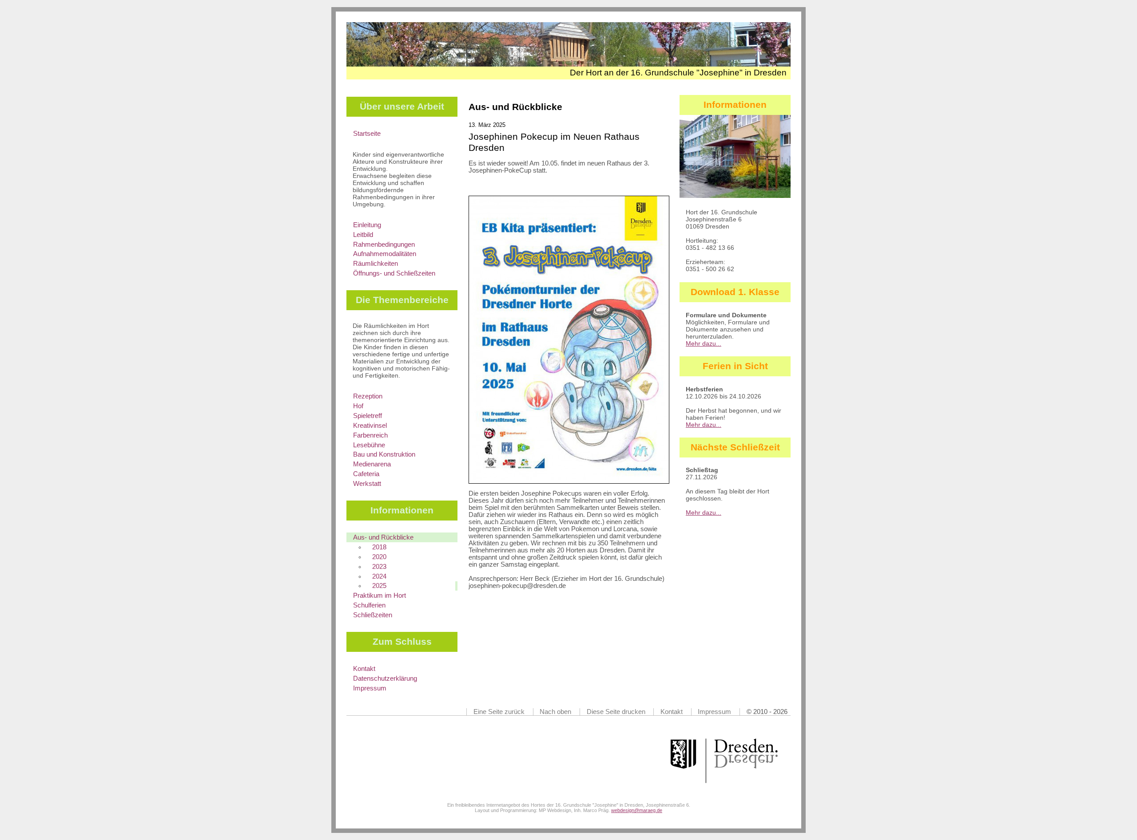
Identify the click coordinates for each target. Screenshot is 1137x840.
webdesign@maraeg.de (636, 810)
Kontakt (364, 668)
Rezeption (367, 396)
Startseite (367, 133)
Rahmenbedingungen (384, 244)
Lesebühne (369, 445)
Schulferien (369, 605)
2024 (379, 576)
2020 (379, 556)
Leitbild (363, 234)
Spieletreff (367, 415)
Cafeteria (366, 473)
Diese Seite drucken (616, 711)
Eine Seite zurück (499, 711)
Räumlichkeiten (375, 263)
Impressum (369, 688)
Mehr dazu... (703, 343)
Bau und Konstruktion (384, 454)
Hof (358, 406)
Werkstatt (367, 483)
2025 (379, 585)
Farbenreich (370, 435)
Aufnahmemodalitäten (384, 253)
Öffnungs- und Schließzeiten (394, 273)
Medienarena (372, 464)
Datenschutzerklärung (385, 678)
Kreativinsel (370, 425)
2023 (379, 566)
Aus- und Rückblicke (383, 537)
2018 (379, 547)
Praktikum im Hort (379, 595)
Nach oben (555, 711)
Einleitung (367, 225)
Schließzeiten (372, 615)
